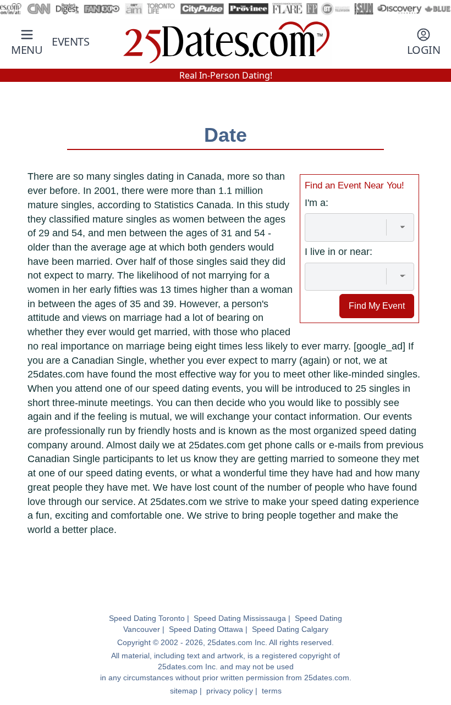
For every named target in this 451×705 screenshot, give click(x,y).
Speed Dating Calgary (290, 629)
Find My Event (377, 305)
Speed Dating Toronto (147, 618)
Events (70, 41)
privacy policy (229, 690)
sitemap (183, 690)
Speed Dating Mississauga (240, 618)
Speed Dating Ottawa (206, 629)
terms (272, 690)
